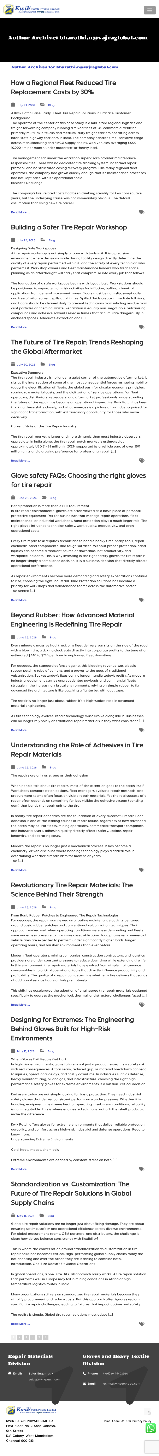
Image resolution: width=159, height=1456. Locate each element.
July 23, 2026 (26, 105)
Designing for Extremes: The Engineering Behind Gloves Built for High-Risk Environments (72, 1029)
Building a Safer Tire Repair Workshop (69, 228)
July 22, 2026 (26, 240)
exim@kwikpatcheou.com (121, 1384)
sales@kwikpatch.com (45, 1380)
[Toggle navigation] (150, 10)
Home (107, 1421)
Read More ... (20, 212)
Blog (51, 105)
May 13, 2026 (26, 1051)
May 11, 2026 (26, 1216)
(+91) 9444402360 (115, 1374)
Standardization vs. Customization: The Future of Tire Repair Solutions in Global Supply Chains (71, 1194)
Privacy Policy (142, 1421)
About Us (118, 1421)
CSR (128, 1421)
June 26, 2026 (27, 498)
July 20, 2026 (26, 365)
